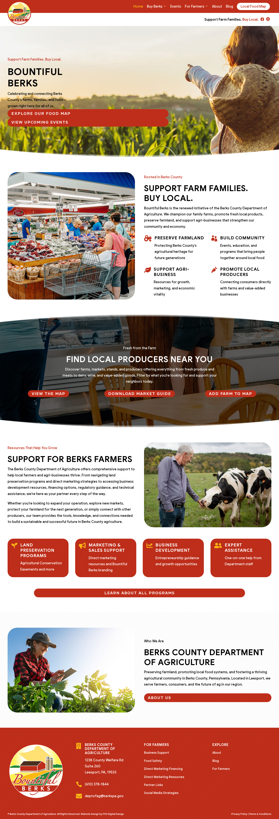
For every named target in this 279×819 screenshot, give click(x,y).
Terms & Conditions (260, 814)
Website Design (90, 814)
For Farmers (194, 6)
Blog (229, 6)
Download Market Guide (139, 393)
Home (138, 6)
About (217, 6)
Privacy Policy (239, 814)
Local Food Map (253, 6)
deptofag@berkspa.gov (104, 796)
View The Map (48, 393)
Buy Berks (154, 6)
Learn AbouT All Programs (139, 593)
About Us (159, 697)
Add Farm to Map (230, 393)
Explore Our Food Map (41, 113)
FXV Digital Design (113, 814)
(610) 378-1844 (97, 784)
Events (175, 6)
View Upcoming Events (39, 122)
